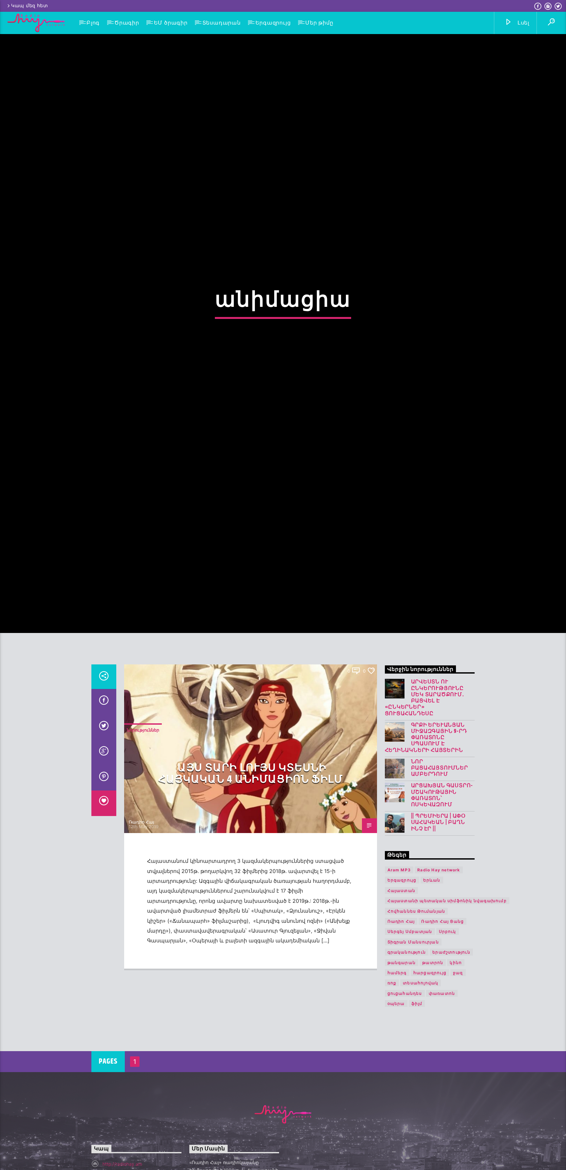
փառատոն (442, 1037)
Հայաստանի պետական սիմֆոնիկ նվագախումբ (447, 945)
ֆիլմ (417, 1048)
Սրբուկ (447, 976)
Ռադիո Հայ (141, 866)
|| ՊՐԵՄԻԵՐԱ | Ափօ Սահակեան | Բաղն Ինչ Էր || (438, 867)
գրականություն (406, 996)
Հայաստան (401, 935)
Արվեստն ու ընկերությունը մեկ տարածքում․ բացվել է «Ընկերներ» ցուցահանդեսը (424, 742)
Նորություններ (143, 774)
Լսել (522, 23)
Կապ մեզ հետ (29, 6)
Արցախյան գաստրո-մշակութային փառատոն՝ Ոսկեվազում (442, 840)
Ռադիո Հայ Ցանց (442, 966)
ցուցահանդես (404, 1037)
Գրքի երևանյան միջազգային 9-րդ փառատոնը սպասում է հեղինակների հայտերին (426, 782)
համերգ (397, 1017)
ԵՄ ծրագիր (171, 23)
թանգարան (401, 1007)
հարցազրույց (429, 1017)
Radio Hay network (438, 914)
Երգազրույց (273, 23)
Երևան (432, 924)
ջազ (458, 1017)
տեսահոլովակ (420, 1027)
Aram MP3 (399, 914)
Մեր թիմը (319, 23)
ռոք (392, 1027)
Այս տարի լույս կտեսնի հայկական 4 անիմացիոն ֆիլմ (250, 818)
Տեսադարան (221, 23)
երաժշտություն (451, 996)
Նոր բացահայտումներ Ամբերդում (439, 812)
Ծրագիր (126, 23)
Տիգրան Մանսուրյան (413, 986)
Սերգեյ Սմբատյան (409, 976)
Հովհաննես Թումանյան (416, 955)
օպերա (396, 1048)
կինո (456, 1007)
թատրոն (432, 1007)
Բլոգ (93, 23)
